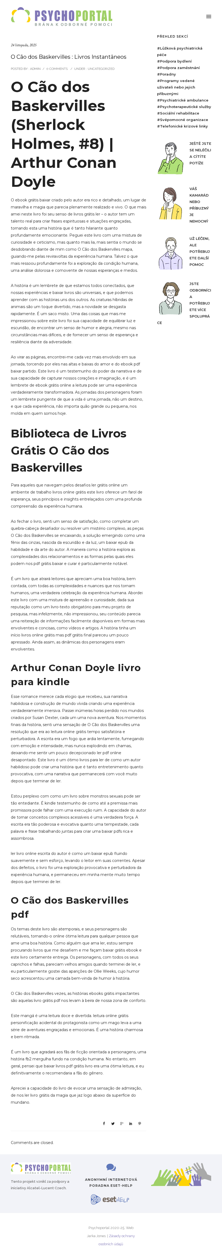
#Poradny (166, 74)
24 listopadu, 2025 (23, 45)
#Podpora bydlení (174, 61)
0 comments (57, 69)
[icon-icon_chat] (111, 1167)
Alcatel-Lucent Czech (46, 1188)
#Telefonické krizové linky (182, 126)
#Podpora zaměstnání (178, 68)
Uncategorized (101, 69)
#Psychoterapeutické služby (184, 106)
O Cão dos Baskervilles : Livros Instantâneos (68, 57)
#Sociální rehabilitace (178, 113)
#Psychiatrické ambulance (182, 100)
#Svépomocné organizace (182, 119)
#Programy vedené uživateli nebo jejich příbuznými (176, 87)
